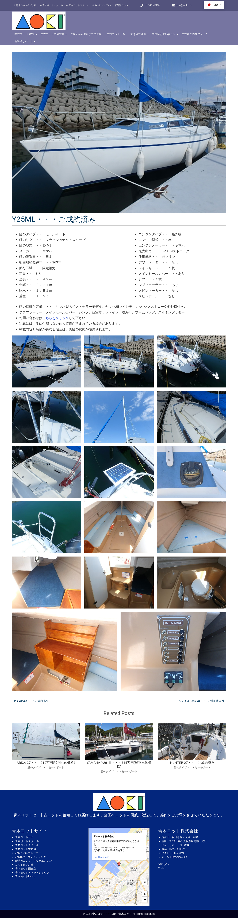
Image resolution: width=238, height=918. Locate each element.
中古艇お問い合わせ (164, 34)
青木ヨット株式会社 (26, 5)
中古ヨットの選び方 (52, 34)
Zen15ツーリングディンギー (32, 857)
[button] (119, 865)
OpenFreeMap (131, 905)
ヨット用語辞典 (24, 864)
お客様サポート (23, 41)
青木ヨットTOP (24, 837)
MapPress (122, 905)
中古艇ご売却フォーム (195, 34)
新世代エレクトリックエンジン (33, 860)
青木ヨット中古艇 (25, 849)
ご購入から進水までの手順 (86, 34)
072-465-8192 (152, 5)
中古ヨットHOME (24, 34)
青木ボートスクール (52, 5)
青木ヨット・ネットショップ (32, 872)
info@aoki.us (183, 5)
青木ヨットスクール (79, 5)
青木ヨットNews (25, 876)
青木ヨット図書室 (25, 868)
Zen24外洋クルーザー (28, 852)
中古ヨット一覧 (116, 34)
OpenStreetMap (143, 905)
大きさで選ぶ (138, 34)
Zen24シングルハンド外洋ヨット (111, 5)
